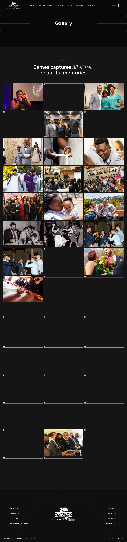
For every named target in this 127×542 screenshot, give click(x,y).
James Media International (12, 538)
